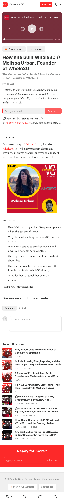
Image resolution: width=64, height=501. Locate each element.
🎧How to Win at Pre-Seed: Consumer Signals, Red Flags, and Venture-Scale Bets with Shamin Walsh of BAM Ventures (38, 410)
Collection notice (50, 478)
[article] (32, 353)
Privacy (28, 478)
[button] (9, 29)
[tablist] (15, 308)
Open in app (16, 48)
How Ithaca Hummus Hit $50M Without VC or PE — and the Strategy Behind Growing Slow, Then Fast (37, 422)
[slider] (28, 39)
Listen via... (36, 48)
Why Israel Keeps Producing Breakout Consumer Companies (36, 351)
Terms (37, 478)
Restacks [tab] (22, 308)
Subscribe (46, 4)
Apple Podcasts (23, 123)
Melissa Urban (32, 144)
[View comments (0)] (24, 497)
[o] (7, 353)
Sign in (57, 4)
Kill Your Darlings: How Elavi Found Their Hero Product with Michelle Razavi (37, 386)
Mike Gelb (26, 368)
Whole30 (7, 149)
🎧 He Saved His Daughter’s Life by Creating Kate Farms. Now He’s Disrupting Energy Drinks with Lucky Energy (35, 398)
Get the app (47, 486)
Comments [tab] (9, 308)
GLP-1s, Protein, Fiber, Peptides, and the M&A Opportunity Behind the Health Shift (38, 363)
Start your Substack (23, 486)
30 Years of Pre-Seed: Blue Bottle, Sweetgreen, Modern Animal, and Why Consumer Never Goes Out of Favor (36, 375)
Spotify (9, 123)
